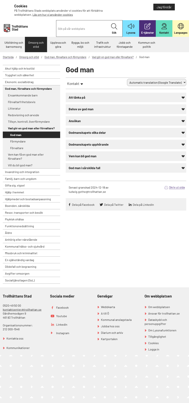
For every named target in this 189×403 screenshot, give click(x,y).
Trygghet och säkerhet (19, 75)
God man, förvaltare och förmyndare (65, 57)
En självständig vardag (19, 260)
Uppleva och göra (58, 44)
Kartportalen (109, 339)
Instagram (62, 333)
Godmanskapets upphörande (89, 144)
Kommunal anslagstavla (116, 319)
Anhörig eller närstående (21, 239)
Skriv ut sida (177, 187)
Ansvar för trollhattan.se (164, 313)
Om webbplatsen (159, 307)
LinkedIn (61, 324)
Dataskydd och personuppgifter (156, 321)
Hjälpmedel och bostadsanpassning (28, 199)
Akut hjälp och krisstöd (20, 68)
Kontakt (73, 83)
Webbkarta (108, 307)
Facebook (62, 307)
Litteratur (14, 108)
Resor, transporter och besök (24, 212)
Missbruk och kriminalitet (21, 253)
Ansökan (75, 121)
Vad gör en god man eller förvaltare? (113, 57)
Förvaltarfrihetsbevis (21, 102)
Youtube (61, 316)
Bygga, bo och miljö (80, 44)
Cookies (153, 343)
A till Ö (105, 313)
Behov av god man (81, 109)
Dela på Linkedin (143, 204)
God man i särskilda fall (84, 168)
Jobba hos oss (110, 326)
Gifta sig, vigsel (15, 185)
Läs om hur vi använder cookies (52, 14)
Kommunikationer (18, 348)
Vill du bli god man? (20, 165)
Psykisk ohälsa (14, 219)
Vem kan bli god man (82, 156)
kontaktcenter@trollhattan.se (22, 309)
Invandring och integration (22, 172)
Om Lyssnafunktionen (162, 330)
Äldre (8, 232)
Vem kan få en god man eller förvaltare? (26, 156)
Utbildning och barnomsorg (13, 44)
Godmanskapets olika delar (87, 132)
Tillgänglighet (157, 336)
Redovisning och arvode (23, 115)
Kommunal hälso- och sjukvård (24, 246)
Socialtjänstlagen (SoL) (20, 280)
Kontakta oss (14, 338)
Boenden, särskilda (17, 205)
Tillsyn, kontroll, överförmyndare (29, 121)
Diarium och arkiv (112, 332)
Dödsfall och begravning (20, 266)
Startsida (8, 57)
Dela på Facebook (83, 204)
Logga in (153, 349)
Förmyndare (18, 141)
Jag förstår (164, 7)
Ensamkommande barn (23, 95)
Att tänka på (77, 97)
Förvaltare (16, 148)
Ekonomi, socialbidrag (19, 82)
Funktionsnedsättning (19, 226)
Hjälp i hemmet (14, 192)
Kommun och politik (146, 44)
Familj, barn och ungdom (20, 178)
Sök (114, 32)
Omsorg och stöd (36, 44)
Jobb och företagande (125, 44)
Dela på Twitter (113, 204)
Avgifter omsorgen (17, 273)
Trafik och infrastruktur (102, 44)
